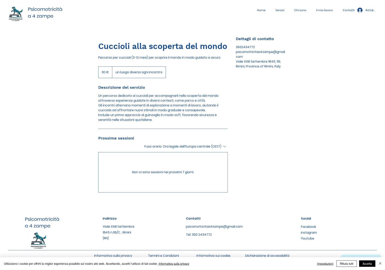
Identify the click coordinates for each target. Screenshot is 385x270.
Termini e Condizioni (163, 255)
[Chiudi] (380, 263)
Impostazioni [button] (325, 264)
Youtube (307, 238)
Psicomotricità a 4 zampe (42, 222)
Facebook (308, 226)
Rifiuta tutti (346, 264)
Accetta (367, 264)
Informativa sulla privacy (113, 255)
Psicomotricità (45, 9)
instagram (309, 232)
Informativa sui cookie (213, 255)
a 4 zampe (40, 16)
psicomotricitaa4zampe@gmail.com (214, 226)
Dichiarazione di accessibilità (267, 255)
